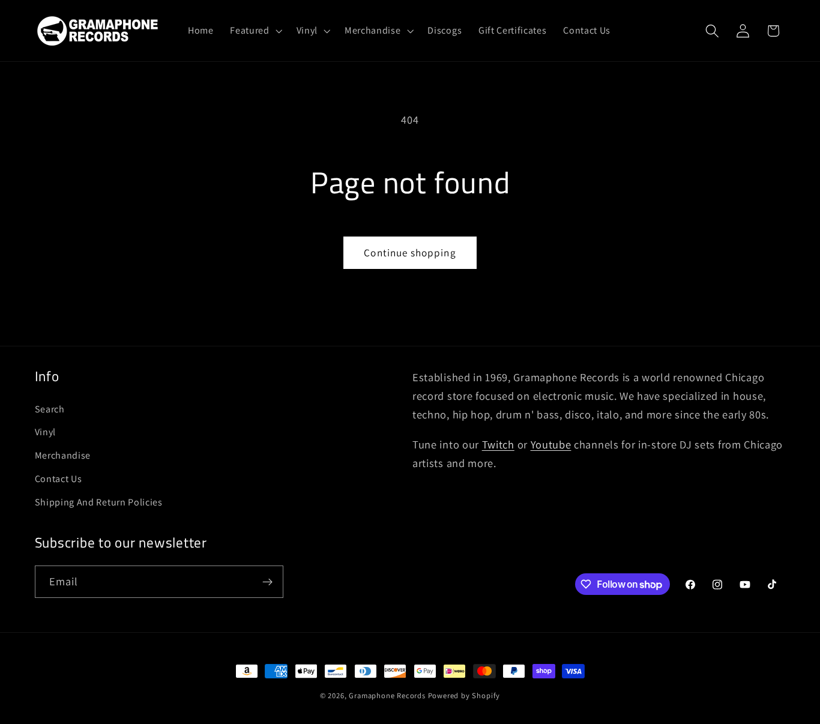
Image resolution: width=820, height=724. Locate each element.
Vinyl (45, 432)
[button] (255, 30)
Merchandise (63, 455)
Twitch (498, 444)
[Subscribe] (267, 582)
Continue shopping (410, 252)
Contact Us (58, 478)
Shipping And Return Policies (99, 502)
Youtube (551, 444)
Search (50, 409)
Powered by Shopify (464, 695)
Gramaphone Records (387, 695)
